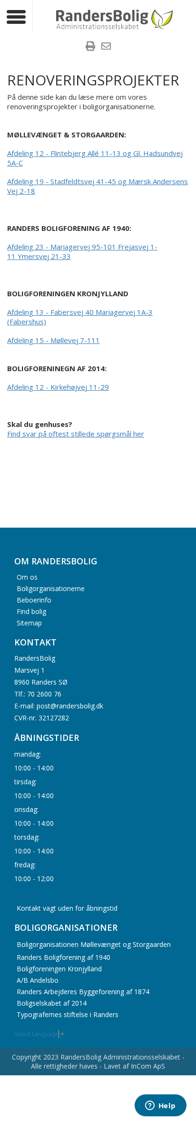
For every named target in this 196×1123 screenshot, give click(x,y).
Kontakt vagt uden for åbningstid (67, 908)
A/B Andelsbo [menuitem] (38, 980)
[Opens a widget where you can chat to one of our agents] (160, 1106)
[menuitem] (90, 47)
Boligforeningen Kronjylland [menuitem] (59, 968)
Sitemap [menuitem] (29, 622)
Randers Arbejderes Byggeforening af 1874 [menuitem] (83, 991)
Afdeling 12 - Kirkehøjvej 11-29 (58, 387)
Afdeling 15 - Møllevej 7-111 (53, 340)
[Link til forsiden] (114, 18)
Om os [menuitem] (27, 576)
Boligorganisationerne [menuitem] (51, 588)
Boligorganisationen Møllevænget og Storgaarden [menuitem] (94, 944)
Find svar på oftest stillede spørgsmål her (75, 433)
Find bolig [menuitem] (31, 610)
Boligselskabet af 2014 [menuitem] (52, 1003)
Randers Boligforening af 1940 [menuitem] (63, 957)
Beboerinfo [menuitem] (34, 599)
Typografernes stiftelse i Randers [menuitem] (67, 1014)
